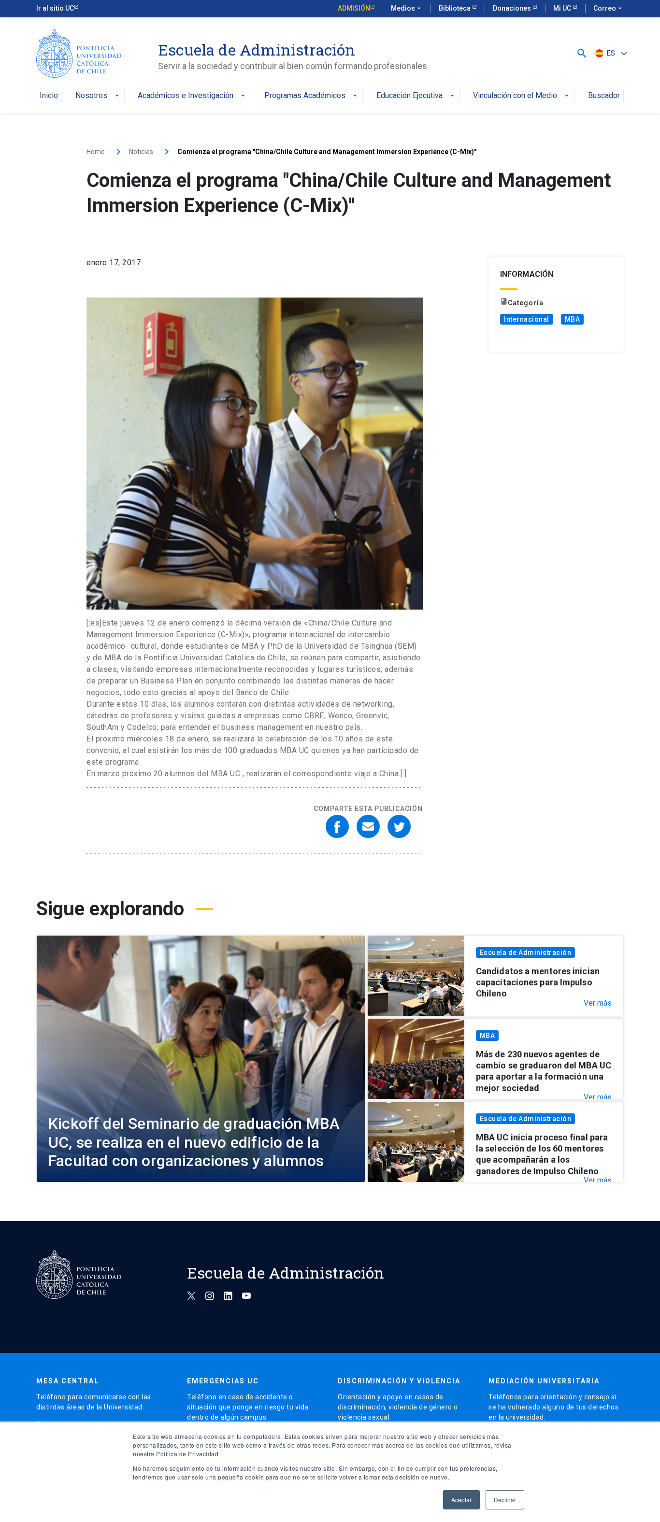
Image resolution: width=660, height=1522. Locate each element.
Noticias (141, 152)
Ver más (598, 1003)
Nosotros (98, 96)
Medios (407, 8)
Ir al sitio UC (55, 8)
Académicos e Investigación (192, 96)
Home (95, 152)
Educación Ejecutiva (416, 96)
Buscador (604, 96)
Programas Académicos (311, 96)
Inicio (49, 96)
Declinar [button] (505, 1499)
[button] (582, 53)
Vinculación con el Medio (522, 96)
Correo (608, 8)
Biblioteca (455, 8)
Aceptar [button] (461, 1499)
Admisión (354, 8)
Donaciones (512, 8)
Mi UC (563, 8)
